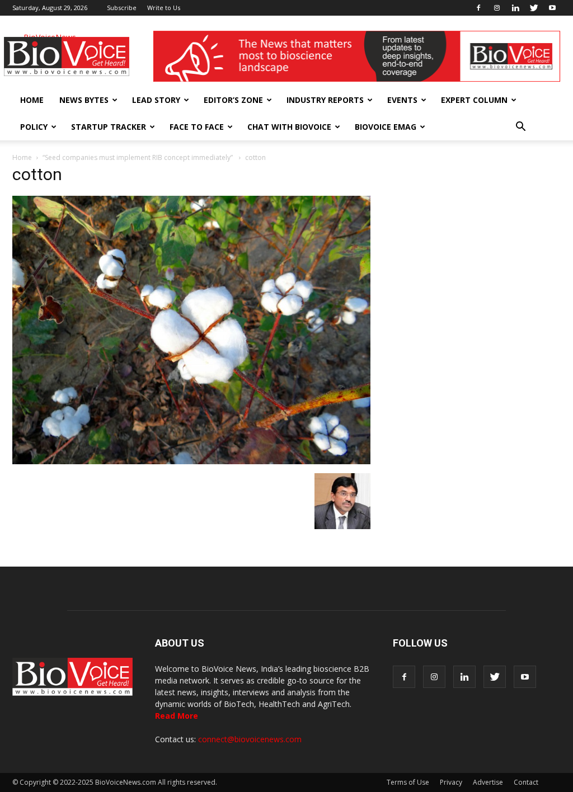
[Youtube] (552, 8)
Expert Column (474, 100)
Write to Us (163, 7)
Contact (526, 782)
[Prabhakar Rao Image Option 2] (342, 526)
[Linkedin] (515, 8)
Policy (34, 126)
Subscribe (122, 7)
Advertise (488, 782)
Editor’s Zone (233, 100)
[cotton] (191, 461)
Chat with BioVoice (289, 126)
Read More (176, 715)
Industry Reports (325, 100)
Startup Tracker (108, 126)
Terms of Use (408, 782)
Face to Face (197, 126)
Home (32, 100)
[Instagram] (497, 8)
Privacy (451, 782)
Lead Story (156, 100)
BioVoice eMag (385, 126)
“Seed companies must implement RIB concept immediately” (138, 157)
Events (402, 100)
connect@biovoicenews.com (250, 739)
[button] (520, 127)
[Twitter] (533, 8)
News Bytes (84, 100)
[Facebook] (478, 8)
